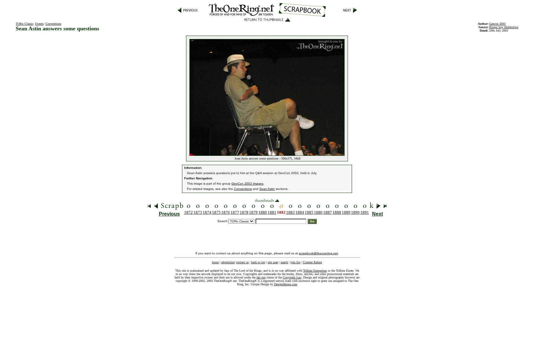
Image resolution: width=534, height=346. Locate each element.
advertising (228, 262)
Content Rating (312, 262)
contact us (242, 262)
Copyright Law (292, 277)
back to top (258, 262)
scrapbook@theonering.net (318, 253)
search (284, 262)
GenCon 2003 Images (247, 183)
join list (295, 262)
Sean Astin (267, 189)
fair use (260, 277)
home (215, 262)
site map (273, 262)
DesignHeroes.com (285, 284)
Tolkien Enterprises (315, 270)
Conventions (53, 23)
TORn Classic (24, 23)
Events (39, 23)
